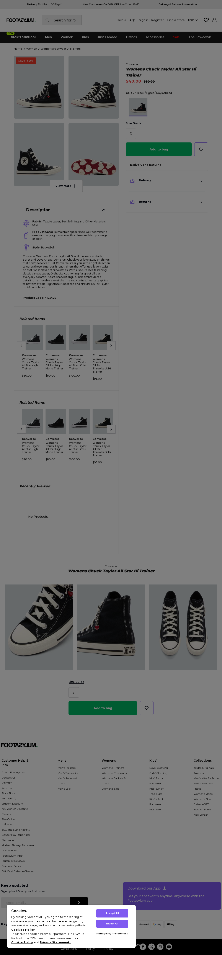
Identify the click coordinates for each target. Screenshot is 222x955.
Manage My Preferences (112, 933)
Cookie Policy (22, 942)
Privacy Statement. (55, 942)
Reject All (112, 923)
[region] (71, 926)
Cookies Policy (23, 929)
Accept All (112, 913)
